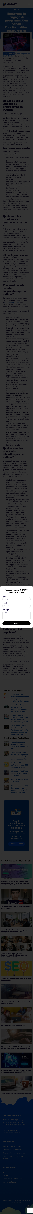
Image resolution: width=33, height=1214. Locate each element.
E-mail (4, 603)
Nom (4, 596)
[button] (31, 588)
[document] (16, 607)
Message (5, 610)
